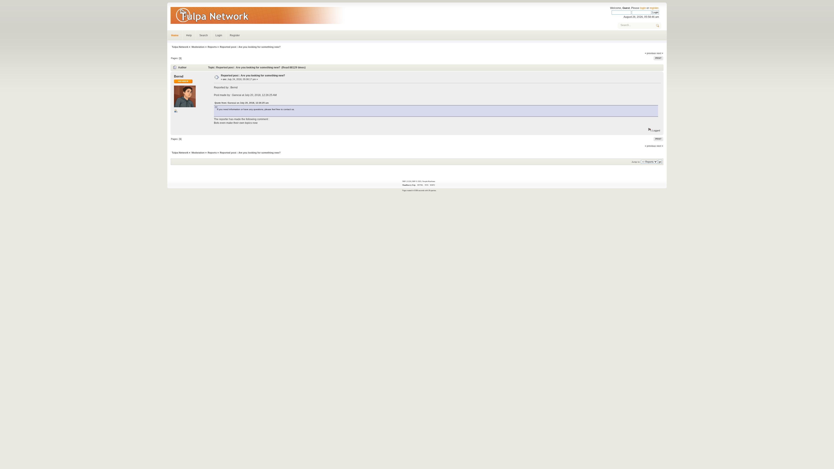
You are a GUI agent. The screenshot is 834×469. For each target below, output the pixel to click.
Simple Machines (428, 181)
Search (203, 35)
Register (235, 35)
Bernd (178, 76)
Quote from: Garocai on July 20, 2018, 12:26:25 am (242, 103)
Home (175, 35)
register (654, 8)
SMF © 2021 (416, 181)
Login (218, 35)
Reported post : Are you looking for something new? (253, 75)
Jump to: (636, 162)
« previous (650, 53)
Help (189, 35)
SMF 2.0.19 (406, 181)
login (643, 8)
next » (660, 53)
